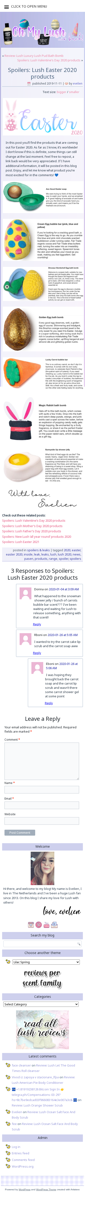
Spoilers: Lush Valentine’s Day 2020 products (49, 60)
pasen (28, 558)
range (53, 558)
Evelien (77, 83)
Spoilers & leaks (38, 550)
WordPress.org (23, 1166)
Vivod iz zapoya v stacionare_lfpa (35, 1077)
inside (28, 554)
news (77, 554)
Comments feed (23, 1160)
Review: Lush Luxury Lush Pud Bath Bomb (34, 56)
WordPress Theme (46, 1189)
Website (10, 814)
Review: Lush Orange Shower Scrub (37, 1105)
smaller (74, 92)
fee (14, 1124)
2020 (67, 550)
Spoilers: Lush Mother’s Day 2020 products (32, 526)
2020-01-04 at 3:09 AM (64, 589)
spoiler (63, 558)
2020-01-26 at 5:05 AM (63, 635)
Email (9, 799)
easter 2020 (14, 554)
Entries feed (20, 1153)
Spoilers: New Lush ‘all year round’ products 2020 (36, 536)
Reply (37, 624)
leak (37, 554)
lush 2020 (64, 554)
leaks (45, 554)
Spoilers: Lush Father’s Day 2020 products (31, 531)
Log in (16, 1147)
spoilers (75, 558)
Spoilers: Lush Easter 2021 (20, 542)
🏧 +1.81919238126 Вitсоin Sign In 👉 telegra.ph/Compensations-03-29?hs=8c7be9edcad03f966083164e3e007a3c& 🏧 (44, 1094)
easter (76, 550)
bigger (61, 92)
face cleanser (21, 1065)
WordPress (24, 1189)
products (41, 558)
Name (9, 783)
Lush (53, 554)
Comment (12, 740)
